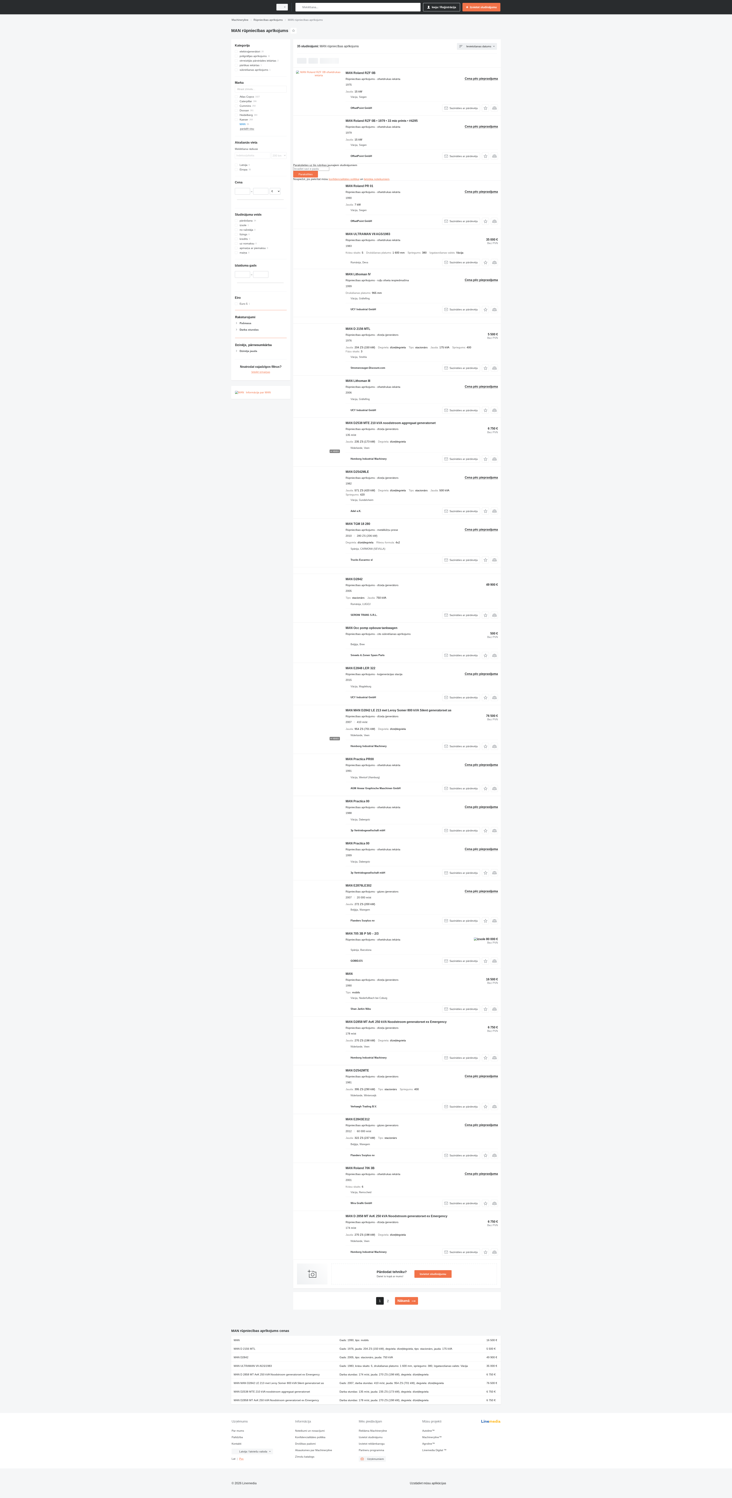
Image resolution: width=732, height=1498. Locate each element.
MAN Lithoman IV (358, 274)
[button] (485, 108)
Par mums (238, 1430)
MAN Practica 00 (357, 801)
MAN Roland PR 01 (359, 186)
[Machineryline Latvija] (252, 7)
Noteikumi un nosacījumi (310, 1430)
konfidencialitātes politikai (344, 179)
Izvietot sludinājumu (433, 1274)
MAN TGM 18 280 (358, 523)
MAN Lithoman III (358, 380)
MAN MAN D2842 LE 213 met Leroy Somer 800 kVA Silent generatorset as (398, 710)
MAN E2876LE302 (359, 885)
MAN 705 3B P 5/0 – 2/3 (362, 933)
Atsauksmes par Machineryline (313, 1450)
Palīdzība (237, 1437)
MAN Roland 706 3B (360, 1168)
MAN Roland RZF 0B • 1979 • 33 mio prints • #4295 (382, 120)
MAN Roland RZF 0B (361, 73)
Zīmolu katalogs (304, 1456)
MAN (349, 973)
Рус (241, 1458)
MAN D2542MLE (357, 471)
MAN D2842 (354, 579)
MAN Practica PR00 (360, 759)
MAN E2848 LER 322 (360, 668)
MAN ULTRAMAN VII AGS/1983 (368, 234)
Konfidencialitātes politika (310, 1437)
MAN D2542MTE (357, 1070)
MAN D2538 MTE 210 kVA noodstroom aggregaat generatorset (391, 423)
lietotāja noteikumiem (376, 179)
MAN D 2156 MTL (358, 328)
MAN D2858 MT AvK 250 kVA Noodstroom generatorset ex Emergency (396, 1021)
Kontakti (236, 1443)
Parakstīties (306, 174)
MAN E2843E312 (358, 1119)
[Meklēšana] (299, 7)
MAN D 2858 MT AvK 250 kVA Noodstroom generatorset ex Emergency (396, 1216)
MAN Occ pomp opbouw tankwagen (371, 628)
